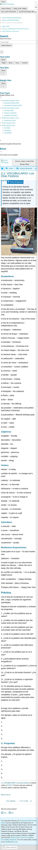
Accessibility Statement (8, 839)
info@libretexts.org (10, 842)
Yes (5, 813)
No (12, 813)
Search (4, 847)
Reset (3, 59)
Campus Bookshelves (27, 168)
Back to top (5, 795)
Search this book (5, 39)
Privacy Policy (15, 837)
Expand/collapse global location (36, 168)
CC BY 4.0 (10, 785)
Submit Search (6, 45)
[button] (7, 130)
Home (10, 168)
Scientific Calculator (10, 115)
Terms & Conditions (27, 837)
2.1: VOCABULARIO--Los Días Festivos (15, 783)
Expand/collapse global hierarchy (3, 168)
